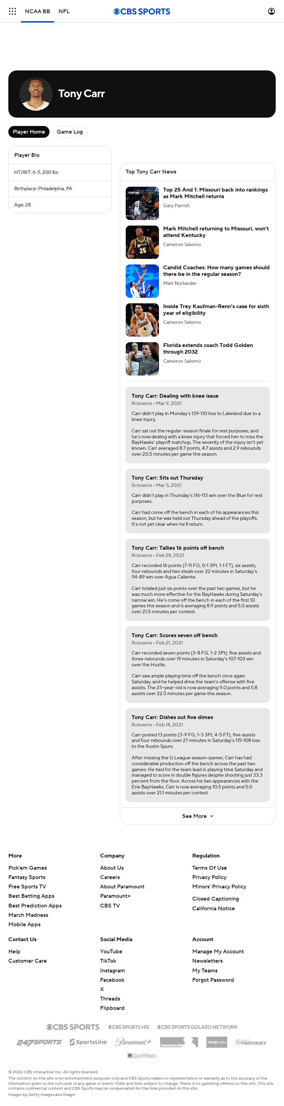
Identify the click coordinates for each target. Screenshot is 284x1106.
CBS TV (110, 905)
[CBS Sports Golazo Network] (197, 1026)
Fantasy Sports (26, 877)
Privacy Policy (209, 877)
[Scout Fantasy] (251, 1041)
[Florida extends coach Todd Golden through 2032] (142, 358)
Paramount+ (115, 896)
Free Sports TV (27, 886)
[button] (12, 11)
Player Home (29, 131)
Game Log (70, 131)
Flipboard (112, 1008)
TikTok (108, 960)
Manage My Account (218, 951)
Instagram (112, 970)
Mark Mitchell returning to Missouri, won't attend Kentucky (216, 232)
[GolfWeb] (142, 1056)
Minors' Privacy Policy (219, 886)
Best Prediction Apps (35, 905)
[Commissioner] (179, 1039)
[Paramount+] (133, 1040)
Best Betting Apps (31, 896)
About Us (112, 867)
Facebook (112, 980)
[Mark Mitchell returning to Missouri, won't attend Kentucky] (142, 242)
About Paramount (122, 886)
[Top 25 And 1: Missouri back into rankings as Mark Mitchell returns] (142, 203)
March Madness (28, 915)
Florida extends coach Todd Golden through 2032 (208, 348)
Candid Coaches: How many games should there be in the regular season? (216, 271)
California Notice (213, 908)
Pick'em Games (27, 867)
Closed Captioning (215, 898)
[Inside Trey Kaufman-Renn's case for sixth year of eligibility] (142, 320)
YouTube (111, 951)
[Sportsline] (88, 1041)
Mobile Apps (24, 924)
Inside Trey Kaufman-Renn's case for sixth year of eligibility (216, 309)
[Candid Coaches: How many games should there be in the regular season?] (142, 281)
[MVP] (216, 1039)
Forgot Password (213, 980)
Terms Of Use (209, 867)
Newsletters (207, 960)
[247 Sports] (39, 1040)
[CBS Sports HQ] (128, 1026)
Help (14, 951)
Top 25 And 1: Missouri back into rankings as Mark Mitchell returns (215, 193)
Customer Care (27, 960)
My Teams (205, 970)
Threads (110, 998)
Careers (110, 877)
